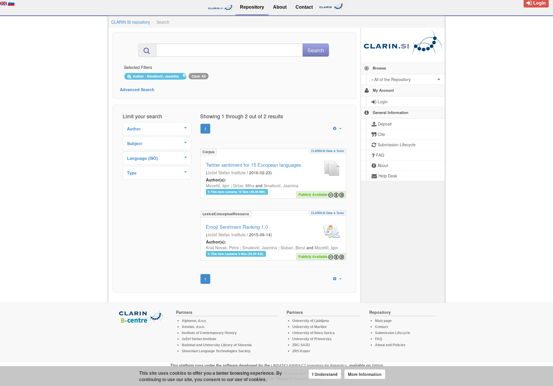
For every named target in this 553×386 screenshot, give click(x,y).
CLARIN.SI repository (130, 22)
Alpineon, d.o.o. (194, 321)
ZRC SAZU (301, 345)
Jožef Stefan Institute (226, 172)
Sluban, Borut (293, 247)
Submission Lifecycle (392, 333)
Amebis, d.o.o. (193, 327)
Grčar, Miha (243, 185)
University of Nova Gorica (313, 333)
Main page (383, 321)
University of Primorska (312, 339)
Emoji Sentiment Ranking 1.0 (237, 226)
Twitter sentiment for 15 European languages (253, 164)
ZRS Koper (301, 351)
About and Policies (390, 345)
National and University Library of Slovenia (217, 345)
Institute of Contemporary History (209, 333)
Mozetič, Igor (218, 185)
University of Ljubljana (310, 321)
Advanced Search (137, 89)
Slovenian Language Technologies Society (216, 351)
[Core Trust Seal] (142, 340)
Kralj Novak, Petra (222, 247)
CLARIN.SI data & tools (327, 151)
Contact (381, 327)
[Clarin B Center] (142, 316)
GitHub (377, 365)
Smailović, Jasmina (281, 185)
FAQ (378, 339)
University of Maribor (309, 327)
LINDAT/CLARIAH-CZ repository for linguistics (309, 365)
